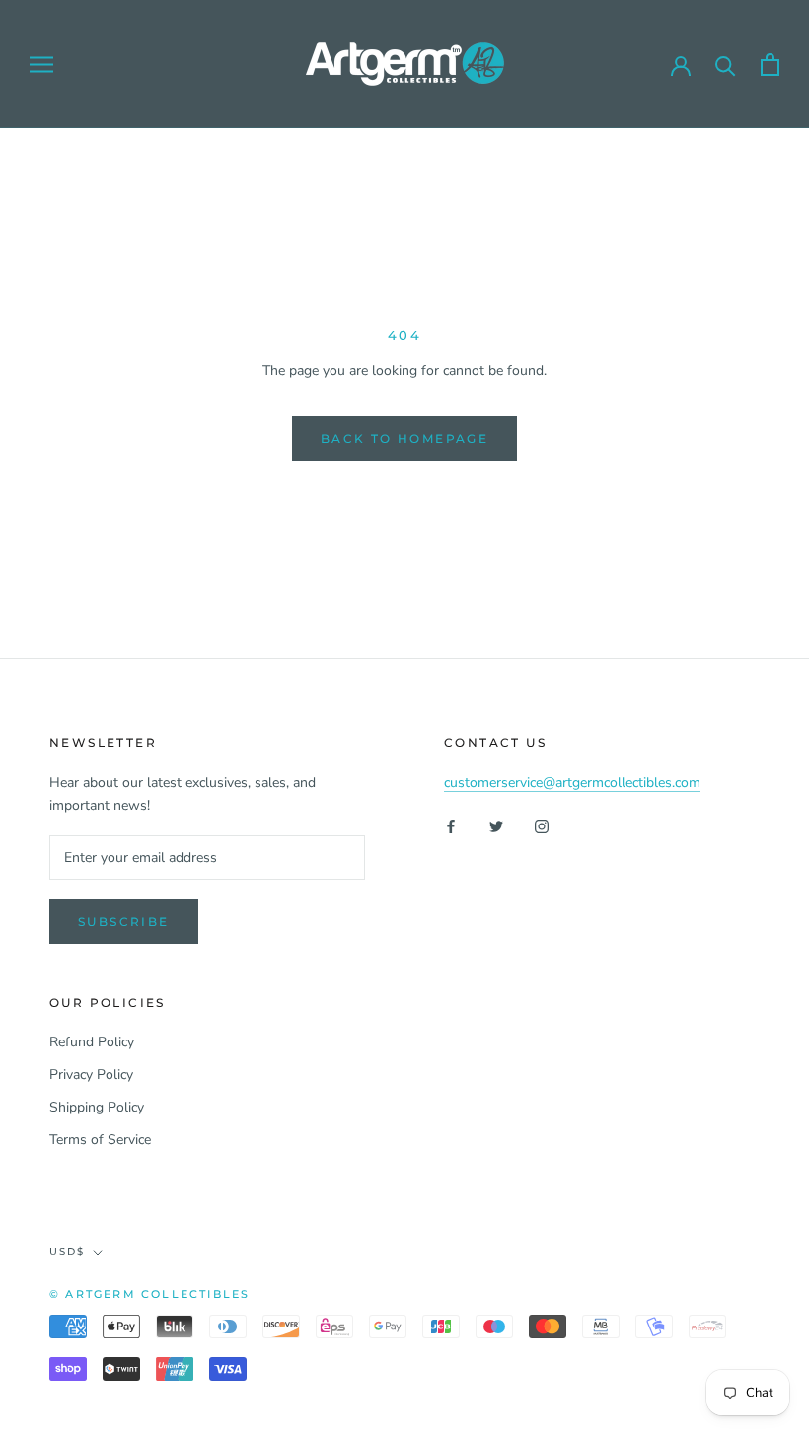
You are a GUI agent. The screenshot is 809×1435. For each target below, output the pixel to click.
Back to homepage (404, 438)
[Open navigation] (41, 64)
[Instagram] (542, 825)
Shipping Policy (96, 1107)
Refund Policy (91, 1042)
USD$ (67, 1251)
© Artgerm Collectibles (149, 1294)
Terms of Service (100, 1139)
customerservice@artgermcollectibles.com (572, 782)
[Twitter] (496, 825)
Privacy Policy (91, 1074)
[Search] (725, 64)
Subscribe (124, 921)
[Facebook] (451, 825)
